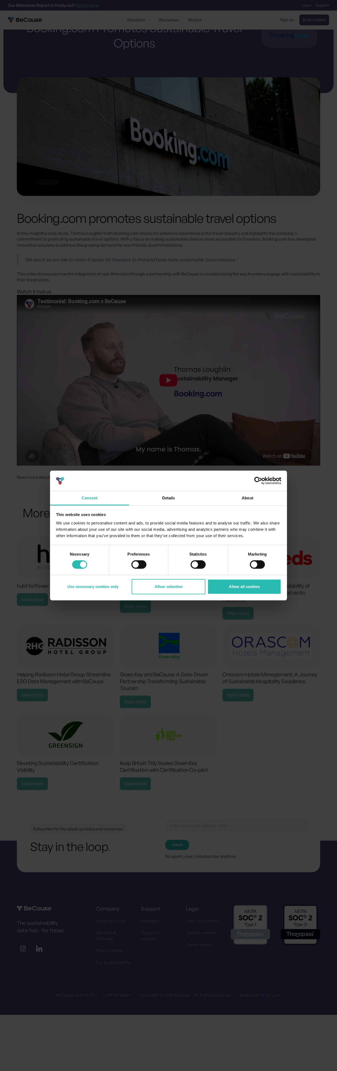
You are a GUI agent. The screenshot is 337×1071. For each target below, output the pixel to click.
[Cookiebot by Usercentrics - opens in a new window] (258, 481)
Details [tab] (168, 498)
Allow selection (169, 586)
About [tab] (247, 498)
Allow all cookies (244, 586)
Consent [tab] (89, 498)
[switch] (138, 564)
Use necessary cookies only (92, 586)
